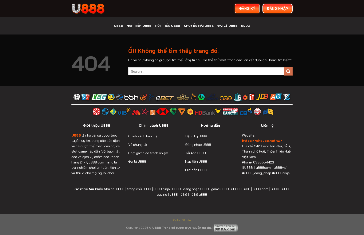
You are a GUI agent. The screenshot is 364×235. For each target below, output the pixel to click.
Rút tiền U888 (167, 26)
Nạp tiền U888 (139, 26)
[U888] (103, 8)
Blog (245, 26)
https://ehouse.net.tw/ (262, 140)
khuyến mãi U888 (199, 26)
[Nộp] (288, 71)
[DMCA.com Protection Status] (225, 228)
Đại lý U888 (227, 26)
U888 (118, 26)
